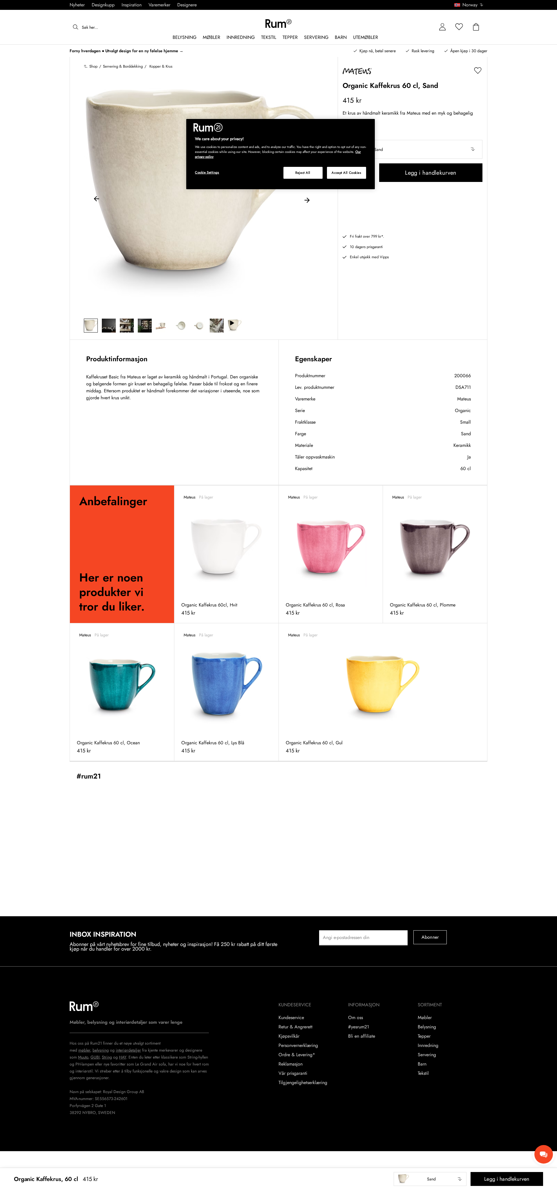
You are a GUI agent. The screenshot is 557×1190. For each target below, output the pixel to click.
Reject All (302, 172)
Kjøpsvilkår (288, 1036)
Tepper (424, 1036)
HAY (122, 1057)
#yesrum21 (358, 1027)
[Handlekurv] (476, 27)
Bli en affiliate (361, 1036)
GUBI (95, 1057)
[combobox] (469, 5)
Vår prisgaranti (292, 1073)
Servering (427, 1054)
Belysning (427, 1027)
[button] (470, 5)
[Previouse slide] (96, 199)
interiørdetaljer (128, 1050)
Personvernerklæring (298, 1045)
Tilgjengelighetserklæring (302, 1082)
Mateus (464, 399)
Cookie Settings (207, 172)
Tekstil (423, 1073)
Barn (422, 1064)
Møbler (425, 1017)
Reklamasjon (290, 1064)
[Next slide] (307, 199)
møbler (84, 1050)
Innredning (428, 1045)
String (107, 1057)
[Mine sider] (442, 27)
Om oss (355, 1017)
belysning (101, 1050)
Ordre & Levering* (296, 1054)
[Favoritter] (459, 27)
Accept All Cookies (346, 172)
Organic (463, 410)
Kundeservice (291, 1017)
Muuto (83, 1057)
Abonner (430, 937)
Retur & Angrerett (295, 1027)
